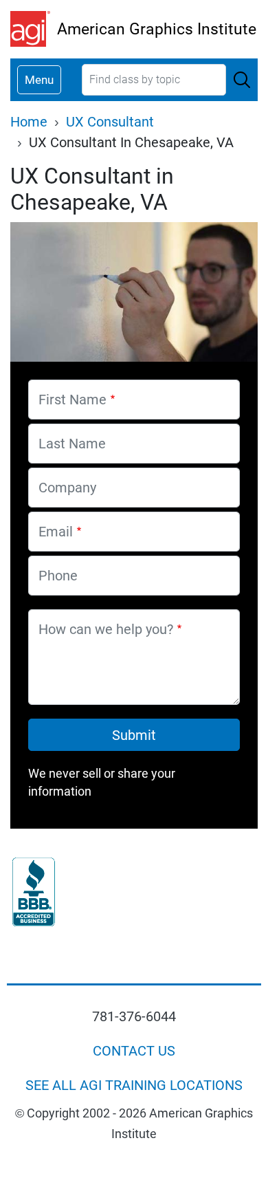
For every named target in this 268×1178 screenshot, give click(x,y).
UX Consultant (110, 121)
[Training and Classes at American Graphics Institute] (33, 29)
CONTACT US (134, 1051)
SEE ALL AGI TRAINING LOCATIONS (134, 1085)
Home (28, 121)
